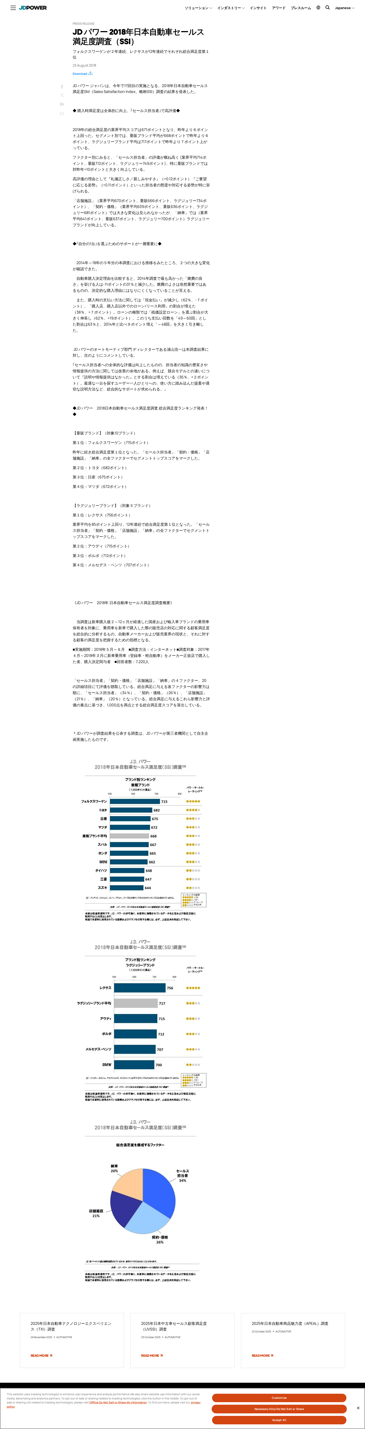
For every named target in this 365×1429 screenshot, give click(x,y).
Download (80, 74)
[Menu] (13, 8)
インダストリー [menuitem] (229, 7)
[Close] (358, 1408)
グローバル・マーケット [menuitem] (318, 7)
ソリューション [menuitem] (196, 7)
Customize (279, 1398)
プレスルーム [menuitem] (301, 7)
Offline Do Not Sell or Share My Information (118, 1402)
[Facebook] (62, 86)
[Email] (62, 112)
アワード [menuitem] (279, 7)
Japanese (343, 7)
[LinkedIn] (62, 103)
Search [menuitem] (328, 7)
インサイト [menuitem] (258, 7)
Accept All (279, 1420)
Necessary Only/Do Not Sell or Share (279, 1409)
